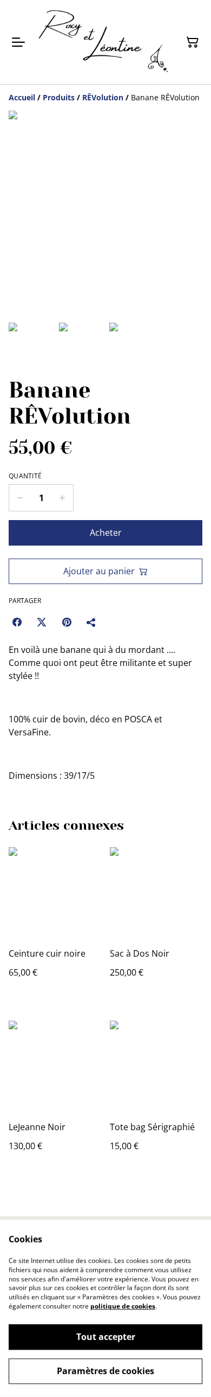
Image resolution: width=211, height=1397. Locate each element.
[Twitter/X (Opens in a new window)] (42, 622)
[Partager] (91, 622)
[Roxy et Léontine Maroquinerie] (103, 42)
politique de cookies (122, 1306)
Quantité (25, 476)
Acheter (106, 533)
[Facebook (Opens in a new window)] (17, 622)
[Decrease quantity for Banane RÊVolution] (20, 497)
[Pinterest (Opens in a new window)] (66, 622)
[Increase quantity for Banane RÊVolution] (62, 497)
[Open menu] (18, 42)
